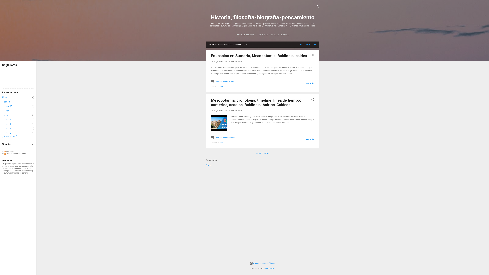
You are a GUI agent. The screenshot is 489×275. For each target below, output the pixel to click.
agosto (7, 102)
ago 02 (9, 110)
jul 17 (8, 128)
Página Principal (245, 35)
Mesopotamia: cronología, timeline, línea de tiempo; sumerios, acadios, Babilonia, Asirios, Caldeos (256, 102)
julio (6, 115)
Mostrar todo (308, 44)
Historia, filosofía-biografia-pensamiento (263, 17)
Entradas (10, 151)
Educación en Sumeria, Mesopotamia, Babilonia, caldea (259, 55)
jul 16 (8, 133)
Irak (221, 86)
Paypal (208, 165)
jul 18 (8, 124)
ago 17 (9, 106)
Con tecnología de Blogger (264, 263)
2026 (4, 97)
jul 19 (8, 119)
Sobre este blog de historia (274, 35)
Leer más (309, 83)
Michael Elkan (269, 268)
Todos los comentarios (16, 154)
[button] (312, 55)
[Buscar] (317, 7)
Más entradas (262, 153)
